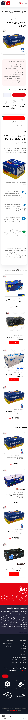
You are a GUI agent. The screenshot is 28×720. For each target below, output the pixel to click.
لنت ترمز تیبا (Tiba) (19, 529)
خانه (17, 718)
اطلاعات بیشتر (14, 342)
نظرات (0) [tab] (19, 126)
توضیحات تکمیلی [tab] (17, 122)
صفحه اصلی (23, 11)
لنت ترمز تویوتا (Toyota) (14, 11)
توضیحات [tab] (14, 118)
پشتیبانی (10, 718)
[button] (8, 3)
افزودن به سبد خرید (19, 94)
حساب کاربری (3, 718)
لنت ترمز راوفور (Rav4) (18, 298)
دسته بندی (24, 718)
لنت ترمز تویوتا (22, 248)
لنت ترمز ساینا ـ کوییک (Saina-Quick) (15, 455)
